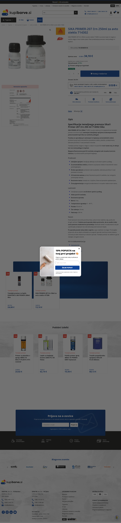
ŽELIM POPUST (67, 268)
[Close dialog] (79, 248)
